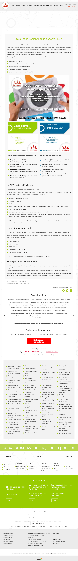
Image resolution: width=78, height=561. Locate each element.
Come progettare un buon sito (14, 432)
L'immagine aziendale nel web (14, 381)
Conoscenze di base (12, 30)
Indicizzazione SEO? (65, 433)
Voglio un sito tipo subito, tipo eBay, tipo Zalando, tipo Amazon (65, 406)
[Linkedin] (67, 290)
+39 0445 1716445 (60, 542)
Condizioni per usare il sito (35, 545)
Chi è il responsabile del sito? (65, 396)
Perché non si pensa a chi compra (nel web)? (14, 400)
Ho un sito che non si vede (31, 372)
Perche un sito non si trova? (31, 416)
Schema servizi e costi (28, 553)
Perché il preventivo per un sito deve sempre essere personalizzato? (48, 380)
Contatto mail (56, 544)
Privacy (33, 521)
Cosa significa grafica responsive (31, 400)
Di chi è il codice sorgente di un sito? (31, 386)
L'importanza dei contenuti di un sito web (30, 421)
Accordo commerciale (17, 553)
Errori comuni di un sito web (13, 377)
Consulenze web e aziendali (15, 488)
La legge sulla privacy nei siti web (14, 395)
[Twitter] (71, 290)
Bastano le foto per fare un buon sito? (13, 428)
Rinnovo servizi (57, 536)
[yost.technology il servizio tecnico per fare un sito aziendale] (39, 560)
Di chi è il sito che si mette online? (64, 400)
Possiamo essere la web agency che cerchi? (61, 487)
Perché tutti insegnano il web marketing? (30, 394)
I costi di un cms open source (48, 373)
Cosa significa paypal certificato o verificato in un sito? (65, 367)
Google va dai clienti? (31, 433)
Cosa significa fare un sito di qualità (65, 423)
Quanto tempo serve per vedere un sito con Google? (48, 367)
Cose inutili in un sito (31, 368)
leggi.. (9, 500)
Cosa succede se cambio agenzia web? (14, 386)
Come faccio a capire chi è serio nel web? (14, 423)
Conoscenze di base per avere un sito (14, 391)
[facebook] (63, 290)
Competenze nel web (31, 390)
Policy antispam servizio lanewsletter (57, 553)
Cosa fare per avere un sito (14, 409)
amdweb (30, 533)
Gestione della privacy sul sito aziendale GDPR (48, 428)
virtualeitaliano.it (8, 535)
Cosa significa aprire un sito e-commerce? (48, 393)
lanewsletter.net (8, 537)
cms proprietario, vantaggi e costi (64, 378)
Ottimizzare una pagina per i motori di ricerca (31, 405)
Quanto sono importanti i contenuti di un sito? (14, 415)
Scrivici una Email (52, 352)
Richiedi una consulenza (38, 341)
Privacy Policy (45, 553)
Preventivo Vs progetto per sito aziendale (47, 421)
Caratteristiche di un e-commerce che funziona (38, 487)
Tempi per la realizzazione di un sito (30, 380)
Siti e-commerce (8, 541)
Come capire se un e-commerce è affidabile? (65, 412)
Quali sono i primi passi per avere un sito (14, 372)
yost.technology (8, 533)
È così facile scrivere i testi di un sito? (65, 382)
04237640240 (34, 541)
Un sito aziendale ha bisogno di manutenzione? (65, 428)
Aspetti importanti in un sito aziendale (65, 373)
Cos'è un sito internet (31, 376)
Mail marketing (8, 543)
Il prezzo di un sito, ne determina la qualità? (14, 367)
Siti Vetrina (7, 539)
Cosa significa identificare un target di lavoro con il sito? (48, 399)
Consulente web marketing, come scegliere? (47, 387)
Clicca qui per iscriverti (39, 523)
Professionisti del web (14, 419)
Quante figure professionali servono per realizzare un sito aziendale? (65, 389)
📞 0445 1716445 (29, 351)
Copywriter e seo (30, 366)
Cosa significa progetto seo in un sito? (47, 414)
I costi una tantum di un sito (65, 418)
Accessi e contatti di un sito (14, 405)
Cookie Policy (37, 553)
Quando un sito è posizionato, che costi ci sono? (31, 428)
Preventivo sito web (48, 403)
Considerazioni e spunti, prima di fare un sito (48, 408)
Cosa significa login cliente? (31, 411)
